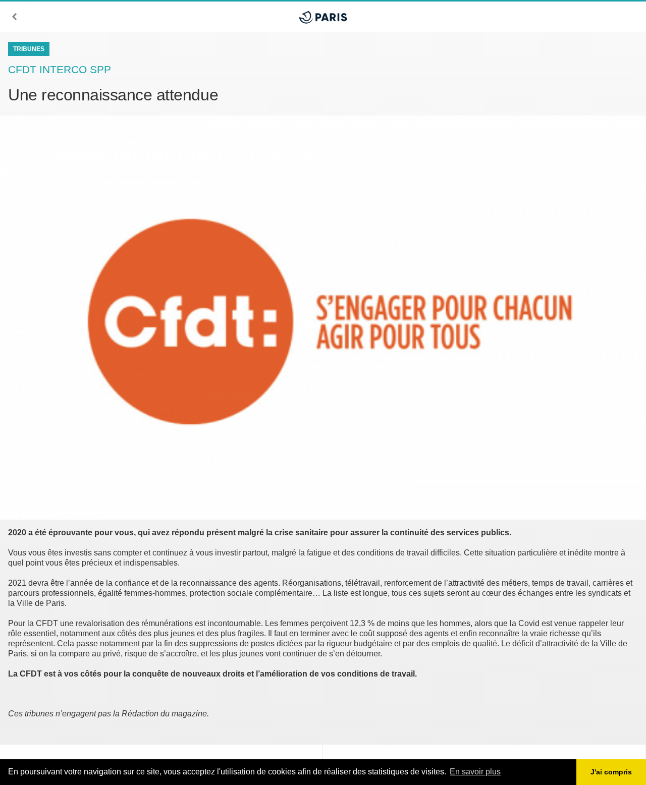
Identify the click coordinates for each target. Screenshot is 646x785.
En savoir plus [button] (475, 771)
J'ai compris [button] (611, 772)
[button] (15, 17)
